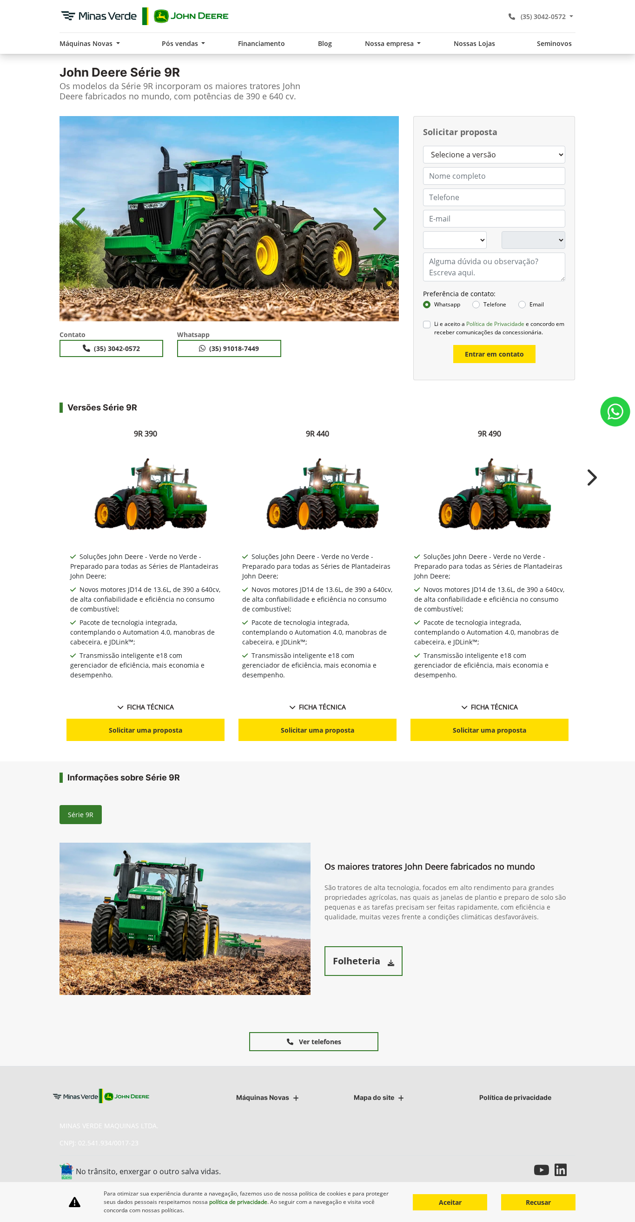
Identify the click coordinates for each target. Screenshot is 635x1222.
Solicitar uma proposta (145, 730)
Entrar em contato (494, 354)
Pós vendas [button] (181, 43)
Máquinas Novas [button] (87, 43)
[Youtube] (544, 1169)
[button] (80, 218)
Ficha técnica (150, 706)
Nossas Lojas (474, 43)
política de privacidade (238, 1202)
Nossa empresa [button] (390, 43)
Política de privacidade (515, 1097)
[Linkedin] (565, 1169)
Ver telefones (319, 1041)
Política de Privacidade (495, 324)
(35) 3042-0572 (543, 16)
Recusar (538, 1202)
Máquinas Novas (262, 1097)
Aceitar (450, 1202)
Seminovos (554, 43)
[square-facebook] (502, 1169)
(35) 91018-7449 (234, 348)
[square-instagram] (523, 1169)
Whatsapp (447, 304)
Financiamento (261, 43)
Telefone (494, 304)
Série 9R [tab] (80, 814)
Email (536, 304)
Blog (325, 43)
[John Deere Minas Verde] (145, 16)
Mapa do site (374, 1097)
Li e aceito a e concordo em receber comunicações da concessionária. (499, 328)
